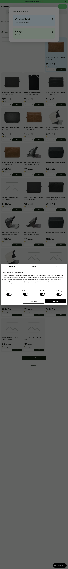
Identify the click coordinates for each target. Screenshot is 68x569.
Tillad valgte (33, 301)
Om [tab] (56, 266)
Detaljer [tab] (34, 266)
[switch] (25, 294)
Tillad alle (55, 301)
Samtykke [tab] (12, 266)
